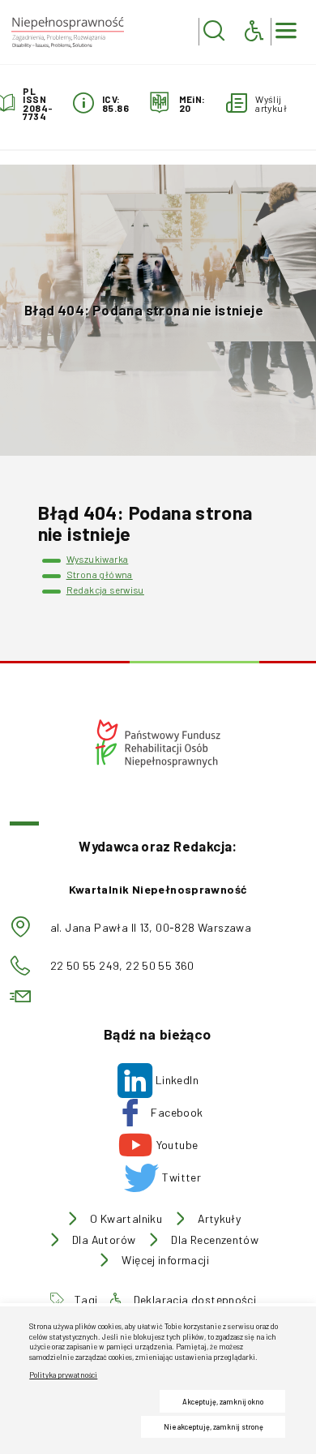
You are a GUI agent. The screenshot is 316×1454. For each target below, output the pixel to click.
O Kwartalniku (126, 1219)
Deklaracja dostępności (195, 1300)
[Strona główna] (67, 32)
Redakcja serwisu (105, 589)
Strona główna (99, 574)
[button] (213, 31)
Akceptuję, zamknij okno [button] (222, 1401)
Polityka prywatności (63, 1374)
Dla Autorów (103, 1240)
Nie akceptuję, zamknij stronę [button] (213, 1426)
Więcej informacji (165, 1260)
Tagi (86, 1300)
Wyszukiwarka (97, 558)
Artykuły (219, 1219)
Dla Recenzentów (214, 1240)
